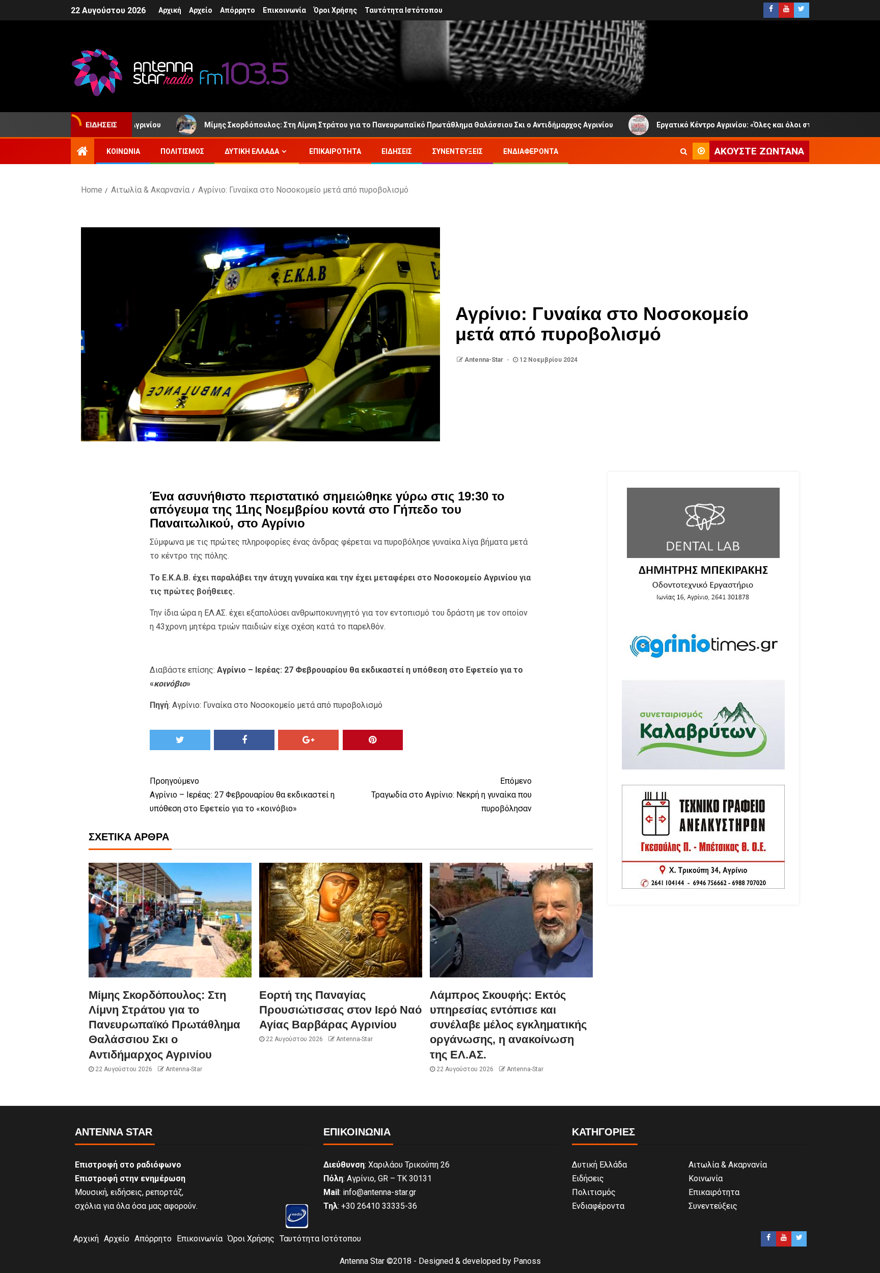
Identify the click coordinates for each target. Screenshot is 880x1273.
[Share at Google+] (308, 740)
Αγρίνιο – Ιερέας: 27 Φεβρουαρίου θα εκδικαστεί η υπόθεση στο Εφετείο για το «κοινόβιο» (242, 794)
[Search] (683, 151)
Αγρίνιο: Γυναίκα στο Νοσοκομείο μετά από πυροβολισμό (277, 705)
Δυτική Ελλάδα (252, 151)
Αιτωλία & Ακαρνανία (728, 1165)
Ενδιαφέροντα (530, 151)
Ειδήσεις (396, 151)
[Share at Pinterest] (373, 740)
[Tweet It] (180, 740)
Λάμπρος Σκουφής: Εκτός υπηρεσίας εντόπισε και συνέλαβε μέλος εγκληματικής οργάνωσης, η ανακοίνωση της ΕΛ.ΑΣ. (508, 1025)
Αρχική (169, 10)
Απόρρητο (237, 10)
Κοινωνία (123, 151)
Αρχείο (200, 10)
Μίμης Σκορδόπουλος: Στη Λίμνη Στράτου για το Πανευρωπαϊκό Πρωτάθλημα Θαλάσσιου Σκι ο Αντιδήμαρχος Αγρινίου (352, 125)
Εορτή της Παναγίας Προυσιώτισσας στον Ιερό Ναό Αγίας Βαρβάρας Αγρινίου (340, 1010)
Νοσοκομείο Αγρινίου (475, 577)
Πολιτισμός (182, 151)
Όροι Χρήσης (335, 10)
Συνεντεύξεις (457, 151)
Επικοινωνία (284, 10)
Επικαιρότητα (335, 151)
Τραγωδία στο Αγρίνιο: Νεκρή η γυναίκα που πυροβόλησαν (451, 794)
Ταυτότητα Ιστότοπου (404, 10)
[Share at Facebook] (244, 740)
